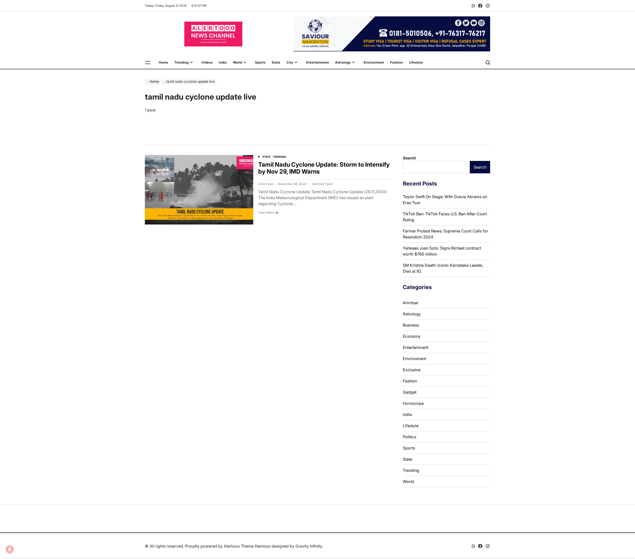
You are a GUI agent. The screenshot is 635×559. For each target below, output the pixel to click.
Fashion (396, 62)
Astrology (343, 62)
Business (411, 325)
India (223, 62)
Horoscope (413, 403)
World (237, 62)
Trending (181, 62)
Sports (260, 62)
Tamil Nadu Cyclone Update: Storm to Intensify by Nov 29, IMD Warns (324, 168)
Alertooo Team (322, 184)
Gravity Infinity (308, 546)
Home (163, 62)
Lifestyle (416, 62)
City (289, 62)
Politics (409, 436)
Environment (374, 62)
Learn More (266, 212)
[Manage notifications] (10, 549)
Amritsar (410, 302)
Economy (411, 336)
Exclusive (411, 369)
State (276, 62)
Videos (207, 62)
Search (409, 157)
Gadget (409, 392)
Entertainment (317, 62)
